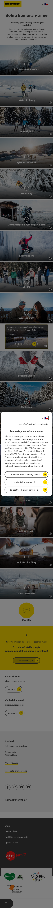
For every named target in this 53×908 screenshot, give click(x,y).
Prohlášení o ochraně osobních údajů (33, 424)
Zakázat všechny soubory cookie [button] (24, 489)
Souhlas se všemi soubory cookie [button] (24, 474)
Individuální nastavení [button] (24, 482)
